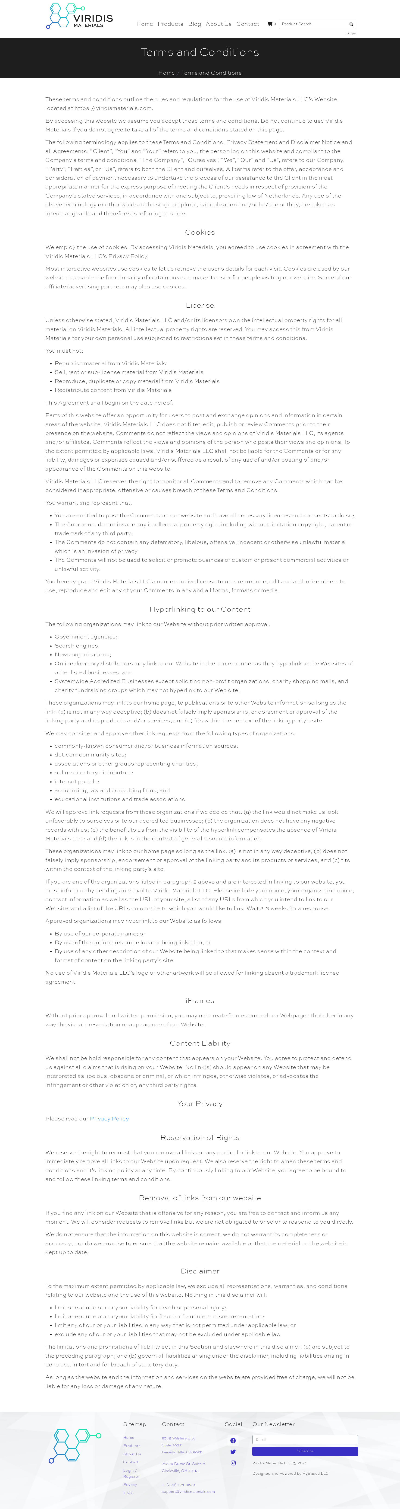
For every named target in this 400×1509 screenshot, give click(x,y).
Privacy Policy (109, 1119)
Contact (247, 24)
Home (144, 24)
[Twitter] (233, 1451)
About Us (219, 24)
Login (351, 33)
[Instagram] (233, 1462)
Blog (194, 24)
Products (170, 24)
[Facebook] (233, 1440)
